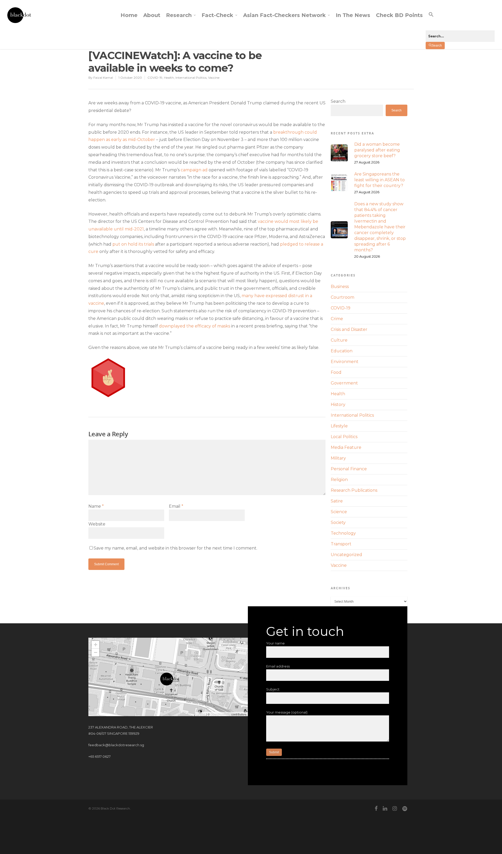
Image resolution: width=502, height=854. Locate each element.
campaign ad (194, 169)
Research (179, 15)
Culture (339, 340)
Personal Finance (349, 468)
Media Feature (346, 447)
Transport (341, 543)
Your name (275, 643)
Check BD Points (399, 15)
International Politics (191, 78)
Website (96, 524)
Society (338, 522)
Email (176, 506)
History (338, 404)
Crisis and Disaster (349, 329)
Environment (344, 361)
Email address (278, 666)
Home (129, 15)
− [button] (95, 652)
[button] (460, 18)
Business (340, 286)
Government (344, 383)
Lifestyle (339, 425)
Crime (337, 318)
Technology (343, 533)
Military (338, 458)
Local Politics (344, 436)
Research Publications (354, 490)
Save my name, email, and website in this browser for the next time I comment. (175, 548)
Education (341, 350)
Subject (272, 689)
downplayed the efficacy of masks (194, 326)
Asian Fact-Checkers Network (284, 15)
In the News (353, 15)
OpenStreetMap (220, 714)
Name (96, 506)
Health (169, 78)
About (151, 15)
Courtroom (342, 297)
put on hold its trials (133, 244)
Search (338, 101)
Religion (339, 479)
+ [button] (95, 644)
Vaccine (213, 78)
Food (336, 372)
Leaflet (201, 714)
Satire (337, 501)
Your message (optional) (286, 712)
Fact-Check (217, 15)
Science (339, 511)
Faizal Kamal (103, 78)
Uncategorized (346, 554)
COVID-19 (154, 78)
